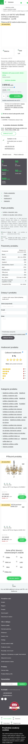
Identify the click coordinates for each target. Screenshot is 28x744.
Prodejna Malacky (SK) (6, 674)
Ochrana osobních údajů (7, 643)
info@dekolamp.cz (10, 148)
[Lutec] (20, 563)
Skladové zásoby (6, 77)
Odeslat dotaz (8, 337)
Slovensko (17, 718)
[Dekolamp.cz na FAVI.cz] (14, 710)
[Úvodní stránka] (2, 7)
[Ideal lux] (7, 52)
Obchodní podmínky (6, 629)
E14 (25, 259)
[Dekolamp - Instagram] (5, 699)
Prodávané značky (5, 647)
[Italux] (7, 568)
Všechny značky (14, 578)
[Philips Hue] (7, 573)
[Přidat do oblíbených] (14, 460)
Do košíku (17, 96)
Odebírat (22, 684)
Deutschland (6, 723)
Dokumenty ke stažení (6, 616)
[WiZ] (20, 568)
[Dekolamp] (10, 2)
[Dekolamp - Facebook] (2, 699)
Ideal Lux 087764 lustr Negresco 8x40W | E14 (14, 530)
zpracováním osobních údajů (17, 334)
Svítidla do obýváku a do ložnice (12, 412)
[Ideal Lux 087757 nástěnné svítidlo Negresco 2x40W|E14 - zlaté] (14, 34)
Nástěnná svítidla (9, 7)
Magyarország (16, 723)
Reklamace (4, 632)
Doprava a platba (5, 625)
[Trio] (20, 558)
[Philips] (7, 558)
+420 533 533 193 (9, 146)
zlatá (25, 254)
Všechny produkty (8, 447)
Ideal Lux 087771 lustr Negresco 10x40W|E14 (14, 487)
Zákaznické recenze (6, 658)
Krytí (3, 267)
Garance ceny (4, 636)
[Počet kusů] (4, 96)
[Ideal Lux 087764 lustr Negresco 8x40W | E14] (14, 516)
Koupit (22, 497)
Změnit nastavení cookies (7, 661)
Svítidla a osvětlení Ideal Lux (11, 436)
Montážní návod (7, 154)
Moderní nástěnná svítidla (9, 9)
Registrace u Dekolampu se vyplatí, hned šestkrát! (13, 654)
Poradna (3, 609)
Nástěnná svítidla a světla (10, 393)
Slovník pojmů (4, 613)
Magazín (3, 605)
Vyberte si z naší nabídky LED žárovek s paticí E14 (15, 105)
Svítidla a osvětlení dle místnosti (12, 409)
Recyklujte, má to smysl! (7, 650)
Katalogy (3, 639)
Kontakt (3, 602)
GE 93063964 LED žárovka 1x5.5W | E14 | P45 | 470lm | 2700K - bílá (16, 129)
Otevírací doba (4, 670)
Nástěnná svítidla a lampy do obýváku (14, 433)
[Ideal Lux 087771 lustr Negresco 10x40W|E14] (14, 473)
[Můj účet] (23, 2)
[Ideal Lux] (7, 563)
